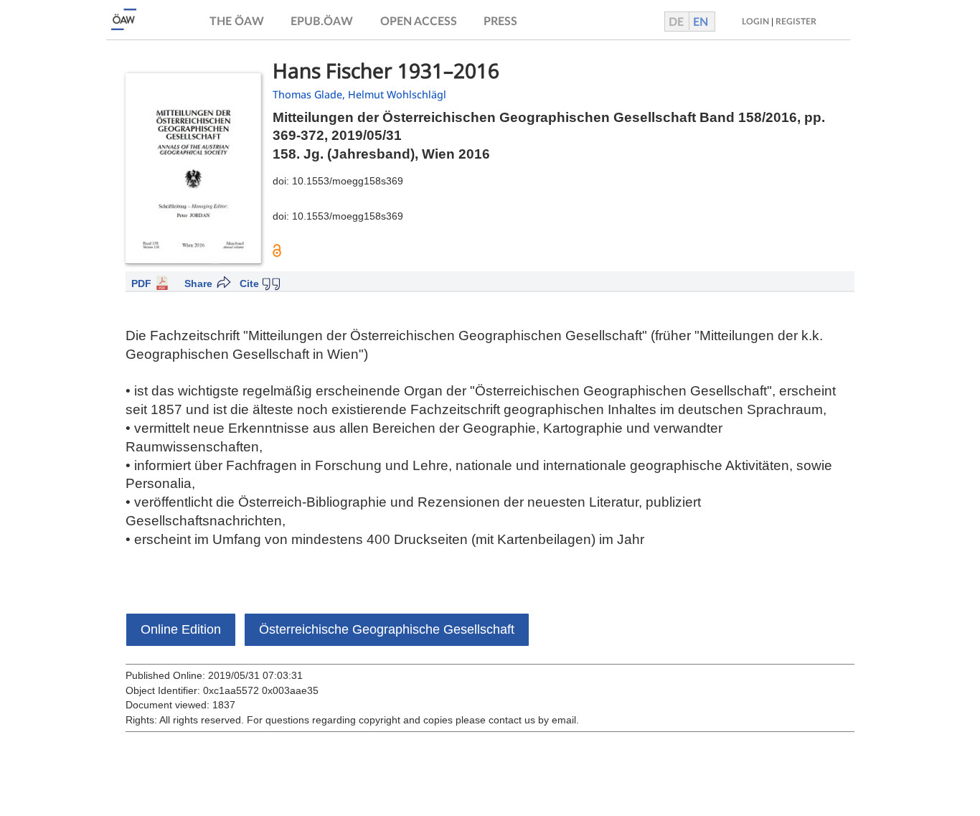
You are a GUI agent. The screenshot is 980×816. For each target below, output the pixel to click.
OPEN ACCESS (418, 21)
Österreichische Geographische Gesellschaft (386, 629)
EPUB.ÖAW (322, 21)
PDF (141, 283)
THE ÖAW (236, 21)
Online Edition (181, 629)
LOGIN (755, 21)
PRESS (500, 21)
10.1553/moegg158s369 (347, 181)
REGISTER (796, 21)
